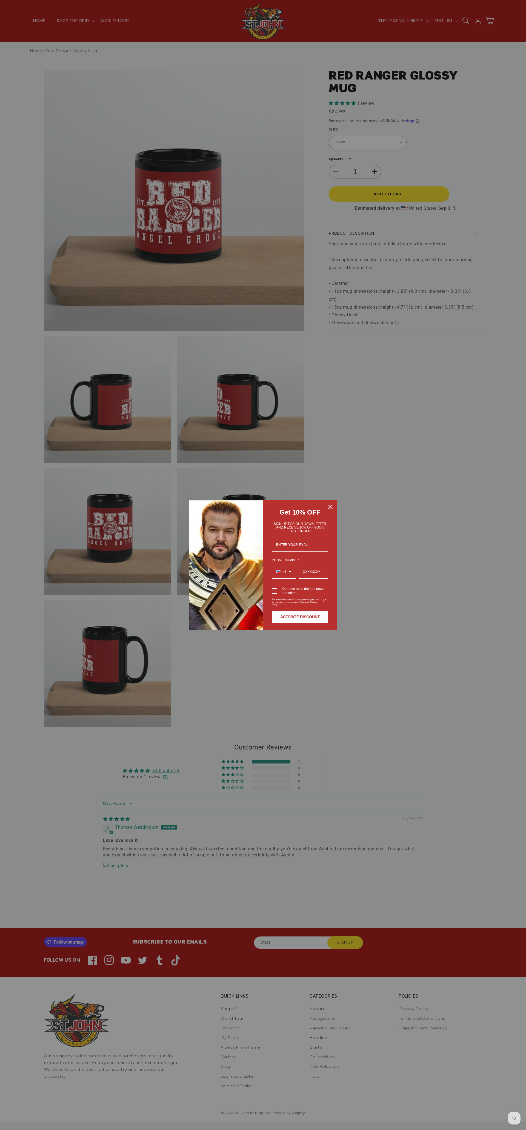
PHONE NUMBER (285, 560)
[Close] (330, 506)
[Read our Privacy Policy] (325, 600)
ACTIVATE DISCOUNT (300, 617)
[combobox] (284, 572)
